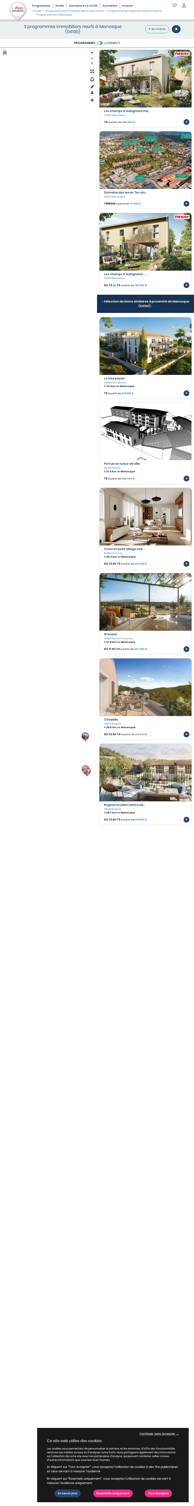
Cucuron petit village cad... (124, 549)
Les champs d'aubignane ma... (127, 111)
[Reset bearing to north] (92, 63)
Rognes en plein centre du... (125, 805)
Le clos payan (114, 378)
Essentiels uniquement (113, 1493)
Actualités (109, 6)
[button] (184, 5)
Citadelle (111, 720)
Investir (127, 6)
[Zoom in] (92, 52)
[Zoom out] (92, 58)
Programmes (41, 6)
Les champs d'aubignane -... (125, 274)
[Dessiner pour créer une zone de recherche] (92, 87)
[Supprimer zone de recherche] (92, 92)
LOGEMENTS (112, 43)
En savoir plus (67, 1493)
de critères (158, 29)
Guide (59, 6)
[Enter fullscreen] (92, 71)
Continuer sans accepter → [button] (159, 1434)
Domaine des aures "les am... (126, 192)
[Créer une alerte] (176, 29)
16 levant (110, 634)
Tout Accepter (158, 1493)
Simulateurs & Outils (83, 6)
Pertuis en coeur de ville (122, 464)
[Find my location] (92, 100)
